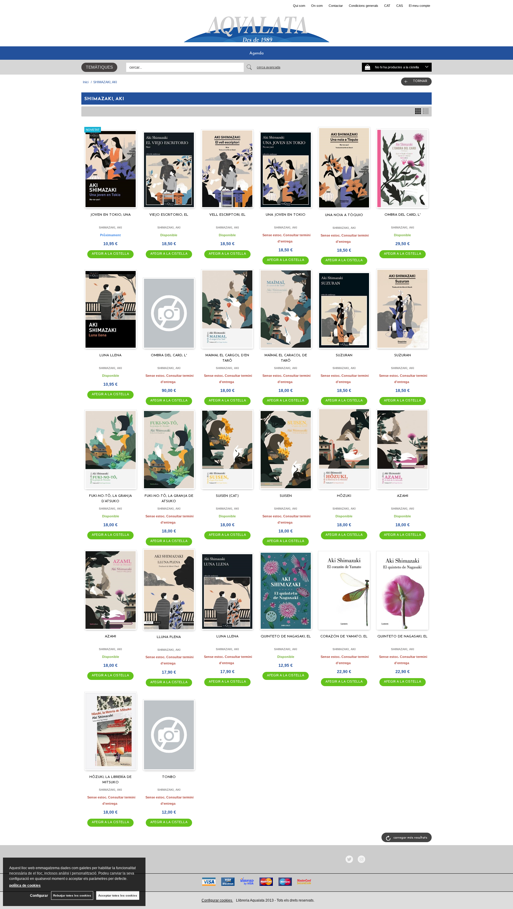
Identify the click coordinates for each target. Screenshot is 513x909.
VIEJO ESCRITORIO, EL (168, 215)
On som (317, 5)
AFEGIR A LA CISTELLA (110, 254)
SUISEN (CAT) (227, 496)
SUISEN (286, 496)
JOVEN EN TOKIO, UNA (110, 215)
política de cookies (25, 885)
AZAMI (402, 496)
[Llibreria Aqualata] (256, 27)
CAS (399, 5)
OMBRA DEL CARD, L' (402, 215)
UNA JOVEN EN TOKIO (285, 215)
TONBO (169, 777)
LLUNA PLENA (169, 637)
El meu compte (419, 5)
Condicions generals (363, 5)
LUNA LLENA (110, 355)
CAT (387, 5)
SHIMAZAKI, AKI (110, 227)
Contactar (336, 5)
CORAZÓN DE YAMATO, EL (344, 636)
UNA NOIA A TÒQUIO (344, 215)
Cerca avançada (268, 67)
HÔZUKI (344, 496)
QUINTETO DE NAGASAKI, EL (286, 636)
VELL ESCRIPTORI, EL (227, 215)
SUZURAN (344, 355)
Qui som (299, 5)
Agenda (256, 53)
